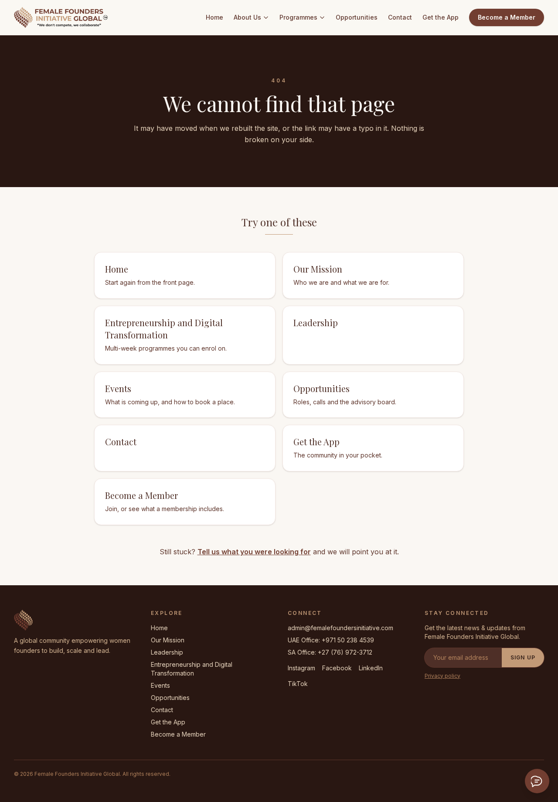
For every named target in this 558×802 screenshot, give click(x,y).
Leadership (167, 652)
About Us (247, 17)
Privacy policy (442, 675)
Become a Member (506, 17)
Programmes (298, 17)
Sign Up (522, 657)
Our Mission (167, 640)
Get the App (440, 17)
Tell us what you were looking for (254, 551)
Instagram (301, 668)
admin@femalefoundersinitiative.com (340, 627)
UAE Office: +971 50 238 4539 (331, 640)
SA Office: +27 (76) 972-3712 (330, 652)
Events (160, 685)
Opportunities (357, 17)
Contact (400, 17)
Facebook (337, 668)
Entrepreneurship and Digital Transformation (191, 669)
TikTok (298, 683)
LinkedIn (371, 668)
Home (214, 17)
